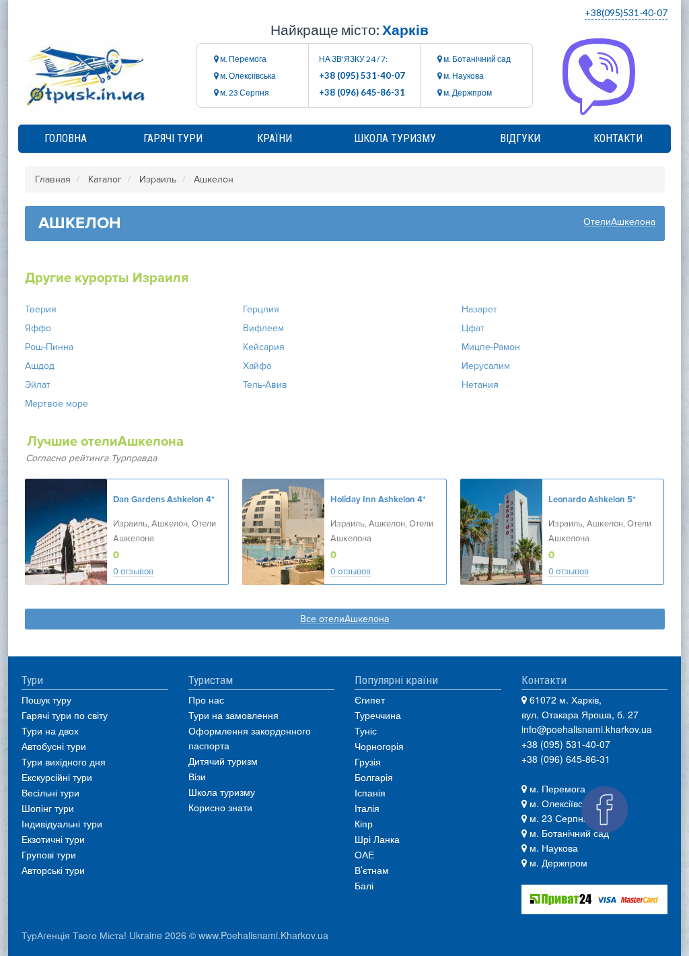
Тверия (41, 309)
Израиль (157, 179)
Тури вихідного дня (64, 761)
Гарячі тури (173, 138)
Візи (197, 776)
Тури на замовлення (233, 715)
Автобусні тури (54, 746)
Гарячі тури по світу (65, 715)
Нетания (480, 384)
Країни (274, 138)
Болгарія (374, 777)
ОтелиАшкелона (619, 222)
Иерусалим (486, 366)
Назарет (479, 309)
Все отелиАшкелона (344, 619)
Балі (364, 885)
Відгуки (520, 138)
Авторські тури (53, 870)
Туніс (366, 730)
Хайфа (257, 366)
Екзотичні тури (53, 839)
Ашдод (40, 366)
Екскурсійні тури (57, 777)
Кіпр (364, 823)
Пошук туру (46, 699)
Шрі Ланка (377, 839)
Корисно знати (220, 807)
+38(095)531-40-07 (626, 12)
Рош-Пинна (49, 347)
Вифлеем (263, 328)
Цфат (473, 328)
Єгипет (370, 699)
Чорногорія (379, 746)
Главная (53, 179)
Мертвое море (56, 403)
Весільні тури (50, 792)
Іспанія (370, 792)
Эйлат (37, 384)
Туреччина (378, 715)
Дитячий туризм (223, 760)
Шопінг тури (48, 808)
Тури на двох (50, 730)
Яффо (38, 328)
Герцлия (261, 309)
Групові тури (49, 854)
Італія (367, 808)
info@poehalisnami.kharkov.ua (586, 729)
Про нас (206, 699)
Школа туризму (395, 138)
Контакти (618, 138)
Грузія (368, 761)
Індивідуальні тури (62, 823)
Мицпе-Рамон (491, 347)
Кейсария (264, 347)
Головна (65, 138)
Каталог (105, 179)
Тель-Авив (265, 384)
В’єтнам (372, 870)
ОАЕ (364, 854)
